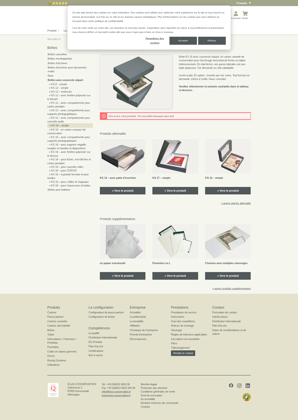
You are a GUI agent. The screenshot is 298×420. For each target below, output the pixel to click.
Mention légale (149, 384)
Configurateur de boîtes (102, 316)
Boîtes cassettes (57, 54)
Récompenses (138, 338)
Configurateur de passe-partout (106, 312)
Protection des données (154, 387)
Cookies (145, 406)
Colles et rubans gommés (62, 351)
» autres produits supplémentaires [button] (231, 288)
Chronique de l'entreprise (144, 330)
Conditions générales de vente (158, 391)
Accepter (183, 40)
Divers (51, 355)
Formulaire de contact (224, 312)
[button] (136, 82)
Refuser (212, 40)
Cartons (51, 312)
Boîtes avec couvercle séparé (65, 79)
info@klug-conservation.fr (116, 391)
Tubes (50, 334)
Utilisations (53, 364)
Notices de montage (182, 325)
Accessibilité (148, 399)
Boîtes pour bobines (59, 189)
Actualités (135, 312)
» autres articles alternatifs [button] (236, 203)
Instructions (177, 316)
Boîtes (51, 330)
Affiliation (135, 325)
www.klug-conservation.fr (116, 395)
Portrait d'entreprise (141, 334)
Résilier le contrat (183, 353)
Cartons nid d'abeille (58, 325)
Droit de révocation (151, 395)
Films (174, 343)
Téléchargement (180, 347)
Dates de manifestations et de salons (229, 332)
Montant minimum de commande (159, 402)
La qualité (94, 333)
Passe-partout (55, 316)
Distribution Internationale (103, 337)
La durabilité (136, 321)
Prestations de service (183, 312)
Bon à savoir (96, 355)
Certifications (96, 350)
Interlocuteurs (220, 316)
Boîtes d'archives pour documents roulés (67, 69)
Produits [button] (52, 30)
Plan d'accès (96, 346)
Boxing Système (56, 360)
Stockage (176, 330)
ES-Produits (95, 341)
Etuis (50, 75)
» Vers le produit (122, 190)
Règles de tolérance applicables (189, 334)
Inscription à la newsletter (185, 338)
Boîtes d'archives (57, 63)
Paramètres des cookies (155, 40)
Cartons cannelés (57, 321)
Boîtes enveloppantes (60, 58)
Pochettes (53, 347)
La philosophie (138, 316)
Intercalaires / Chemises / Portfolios (61, 340)
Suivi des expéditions (183, 321)
